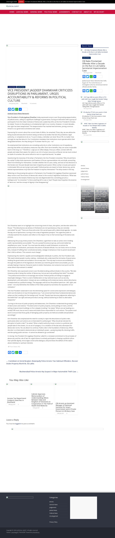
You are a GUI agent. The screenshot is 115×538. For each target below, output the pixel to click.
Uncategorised (85, 179)
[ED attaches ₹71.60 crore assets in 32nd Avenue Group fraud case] (94, 112)
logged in (18, 424)
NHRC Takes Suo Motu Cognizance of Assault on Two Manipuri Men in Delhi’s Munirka (93, 131)
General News (12, 87)
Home (11, 12)
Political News (85, 177)
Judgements (84, 171)
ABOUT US (88, 12)
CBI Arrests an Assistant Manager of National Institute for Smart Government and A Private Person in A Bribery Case (66, 407)
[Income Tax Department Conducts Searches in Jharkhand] (18, 384)
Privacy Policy (53, 522)
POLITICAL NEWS (50, 12)
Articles (83, 165)
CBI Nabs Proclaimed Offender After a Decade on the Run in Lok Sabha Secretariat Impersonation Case (55, 2)
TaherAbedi (24, 103)
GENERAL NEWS (36, 12)
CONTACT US (77, 12)
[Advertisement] (57, 27)
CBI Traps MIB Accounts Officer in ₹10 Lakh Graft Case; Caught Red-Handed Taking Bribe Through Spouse (93, 104)
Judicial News (21, 87)
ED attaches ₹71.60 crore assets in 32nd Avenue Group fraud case (94, 117)
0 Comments (33, 103)
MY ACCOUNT (99, 12)
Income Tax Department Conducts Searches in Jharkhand (16, 400)
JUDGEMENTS (64, 12)
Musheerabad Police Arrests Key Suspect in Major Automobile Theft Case (48, 371)
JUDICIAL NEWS (22, 12)
